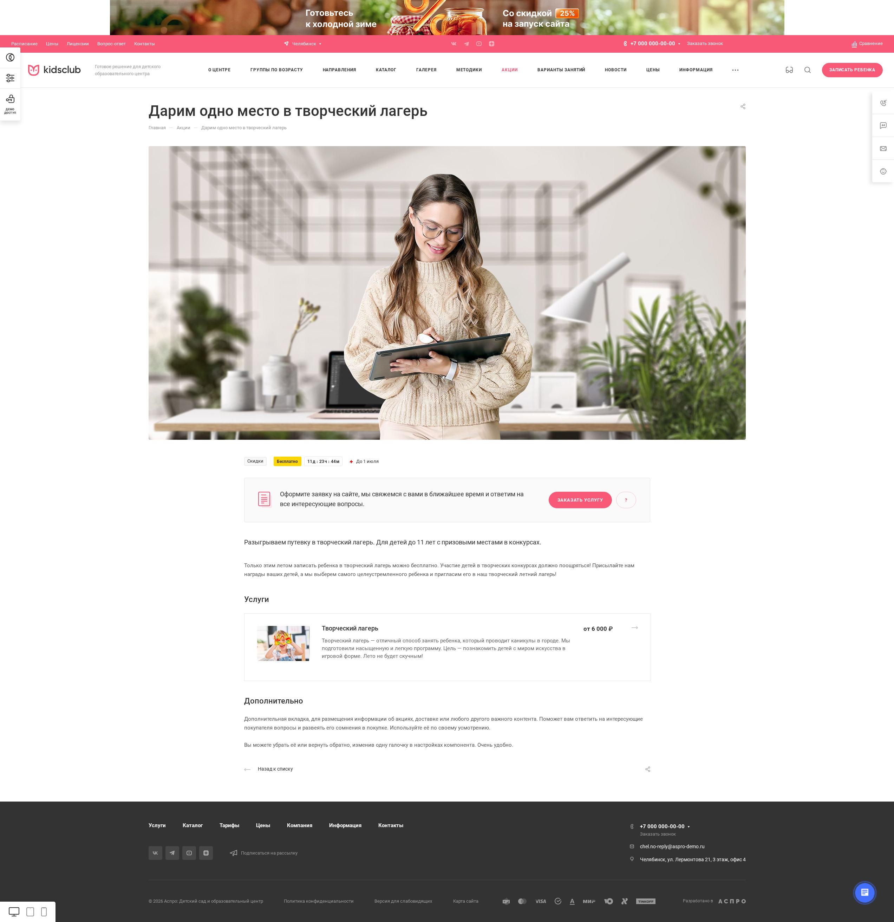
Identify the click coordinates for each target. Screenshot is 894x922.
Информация (345, 825)
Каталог (193, 825)
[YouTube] (479, 43)
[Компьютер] (14, 911)
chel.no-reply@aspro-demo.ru (672, 846)
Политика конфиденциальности (319, 901)
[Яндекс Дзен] (491, 43)
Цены (263, 825)
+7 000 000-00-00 (653, 43)
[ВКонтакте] (453, 43)
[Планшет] (30, 911)
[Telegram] (466, 43)
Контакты (390, 825)
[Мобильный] (44, 911)
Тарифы (229, 825)
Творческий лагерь (350, 628)
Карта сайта (465, 901)
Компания (299, 825)
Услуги (157, 825)
